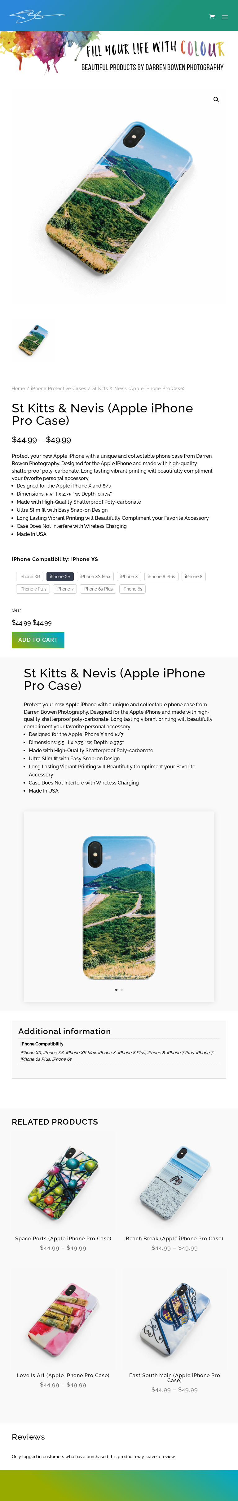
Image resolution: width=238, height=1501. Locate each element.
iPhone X (129, 576)
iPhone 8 (193, 576)
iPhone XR (30, 576)
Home (18, 388)
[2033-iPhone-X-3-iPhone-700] (119, 1000)
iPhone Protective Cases (58, 388)
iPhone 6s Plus (98, 588)
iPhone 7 (64, 588)
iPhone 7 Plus (33, 588)
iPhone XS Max (95, 576)
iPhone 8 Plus (161, 576)
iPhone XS (60, 576)
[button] (216, 99)
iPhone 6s (132, 588)
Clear (16, 610)
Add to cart (38, 639)
